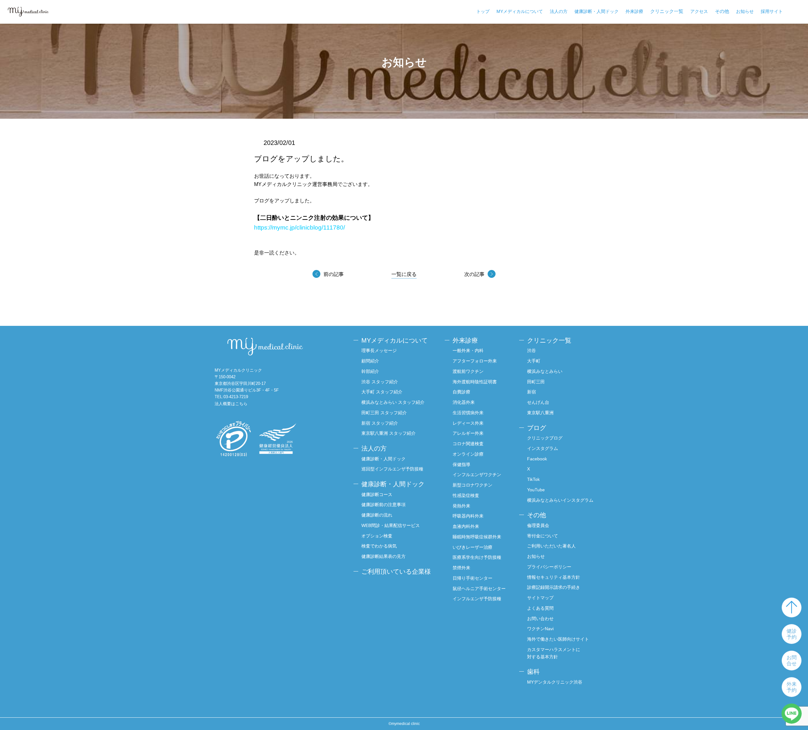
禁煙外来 (461, 567)
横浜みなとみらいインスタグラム (560, 500)
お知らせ (745, 11)
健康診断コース (376, 494)
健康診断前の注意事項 (383, 504)
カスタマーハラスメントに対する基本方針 (553, 653)
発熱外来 (461, 505)
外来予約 (792, 687)
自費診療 (461, 391)
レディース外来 (468, 423)
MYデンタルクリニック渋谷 (554, 682)
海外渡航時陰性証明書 (475, 381)
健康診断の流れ (376, 515)
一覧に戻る (404, 274)
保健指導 (461, 464)
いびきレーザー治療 (472, 547)
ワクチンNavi (540, 628)
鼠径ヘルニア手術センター (479, 588)
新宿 (531, 391)
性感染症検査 (466, 495)
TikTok (533, 479)
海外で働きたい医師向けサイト (558, 639)
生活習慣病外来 (468, 412)
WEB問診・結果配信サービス (390, 525)
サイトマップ (540, 597)
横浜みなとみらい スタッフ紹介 (393, 402)
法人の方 (558, 11)
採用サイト (772, 11)
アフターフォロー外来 (475, 360)
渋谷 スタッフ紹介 (379, 381)
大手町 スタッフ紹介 (381, 391)
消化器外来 (464, 402)
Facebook (537, 458)
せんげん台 (538, 402)
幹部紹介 (370, 371)
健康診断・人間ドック (596, 11)
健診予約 (792, 634)
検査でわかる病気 (379, 545)
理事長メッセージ (379, 350)
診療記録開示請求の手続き (553, 587)
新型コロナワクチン (472, 485)
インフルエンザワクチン (477, 474)
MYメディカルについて (519, 11)
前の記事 (334, 274)
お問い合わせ (540, 618)
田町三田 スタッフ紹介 (384, 412)
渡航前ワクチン (468, 371)
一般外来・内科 (468, 350)
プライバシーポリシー (549, 566)
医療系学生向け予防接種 (477, 557)
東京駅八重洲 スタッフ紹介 (388, 433)
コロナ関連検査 (468, 443)
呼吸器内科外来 (468, 515)
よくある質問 (540, 608)
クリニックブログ (544, 437)
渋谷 (531, 350)
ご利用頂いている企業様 (396, 571)
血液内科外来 (466, 526)
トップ (483, 11)
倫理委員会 (538, 525)
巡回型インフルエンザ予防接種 (392, 468)
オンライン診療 (468, 454)
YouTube (536, 489)
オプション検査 (376, 535)
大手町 (533, 360)
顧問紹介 (370, 360)
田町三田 (536, 381)
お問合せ (792, 660)
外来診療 (634, 11)
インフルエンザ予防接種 (477, 598)
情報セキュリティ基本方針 (553, 577)
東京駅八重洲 (540, 412)
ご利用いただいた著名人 (551, 545)
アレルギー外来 (468, 433)
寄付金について (542, 535)
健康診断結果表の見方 (383, 556)
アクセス (699, 11)
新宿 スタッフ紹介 (379, 423)
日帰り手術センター (472, 578)
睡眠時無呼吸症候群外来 (477, 536)
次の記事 (474, 274)
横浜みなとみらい (544, 371)
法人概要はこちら (231, 403)
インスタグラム (542, 448)
